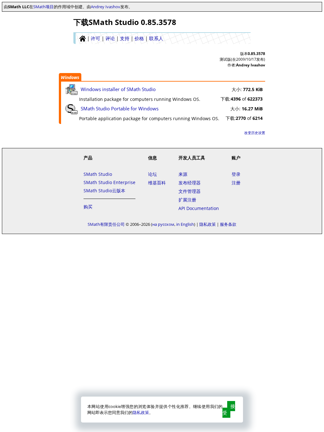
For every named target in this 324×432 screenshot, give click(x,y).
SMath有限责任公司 (106, 224)
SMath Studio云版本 (104, 191)
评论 (110, 38)
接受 (228, 409)
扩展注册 (187, 200)
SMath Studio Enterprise (109, 182)
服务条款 (228, 224)
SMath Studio (98, 174)
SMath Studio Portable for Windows (120, 108)
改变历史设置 (254, 132)
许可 (95, 38)
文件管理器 (189, 191)
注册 (236, 183)
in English (185, 224)
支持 (124, 38)
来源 (182, 174)
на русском (163, 224)
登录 (236, 174)
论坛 (152, 174)
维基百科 (157, 183)
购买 (88, 207)
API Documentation (198, 208)
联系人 (156, 38)
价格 (139, 38)
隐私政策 (141, 412)
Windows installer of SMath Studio (118, 89)
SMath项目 (43, 6)
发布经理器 (189, 183)
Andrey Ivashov (105, 6)
